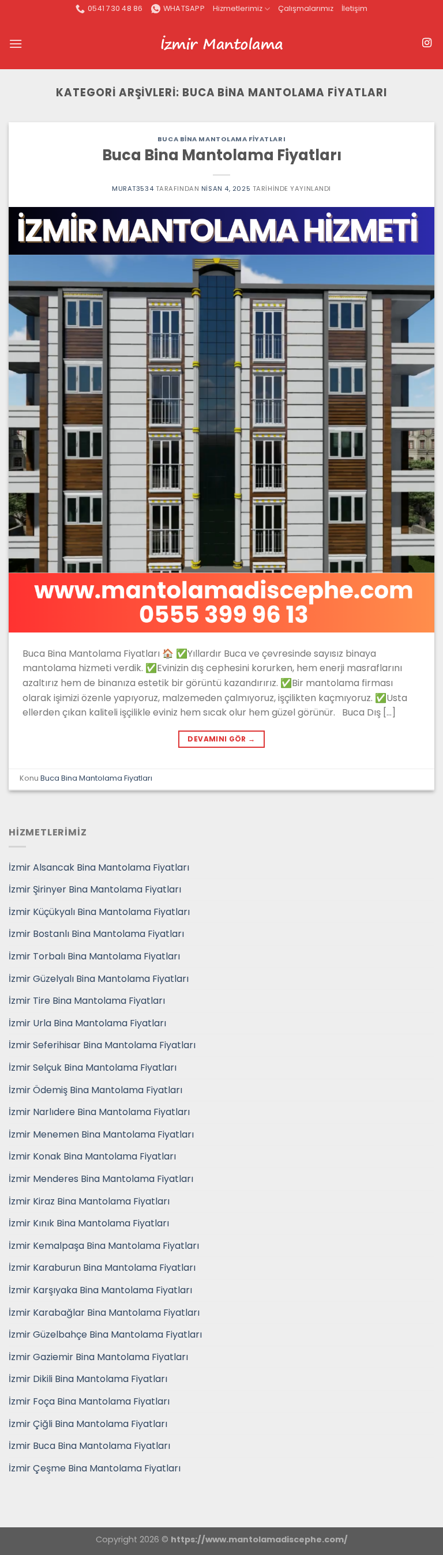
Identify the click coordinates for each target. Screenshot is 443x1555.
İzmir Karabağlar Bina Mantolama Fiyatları (104, 1312)
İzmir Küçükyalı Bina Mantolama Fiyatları (99, 911)
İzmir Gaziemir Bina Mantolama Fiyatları (98, 1357)
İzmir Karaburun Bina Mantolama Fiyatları (102, 1267)
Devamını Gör (221, 739)
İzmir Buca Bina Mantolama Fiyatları (89, 1445)
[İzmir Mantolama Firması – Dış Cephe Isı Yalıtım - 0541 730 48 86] (221, 44)
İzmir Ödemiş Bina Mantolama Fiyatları (95, 1090)
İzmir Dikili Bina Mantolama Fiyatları (88, 1378)
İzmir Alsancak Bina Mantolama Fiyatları (99, 867)
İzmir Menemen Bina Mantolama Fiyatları (101, 1134)
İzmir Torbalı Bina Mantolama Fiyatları (94, 956)
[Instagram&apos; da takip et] (426, 43)
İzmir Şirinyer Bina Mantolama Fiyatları (95, 889)
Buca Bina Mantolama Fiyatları (221, 139)
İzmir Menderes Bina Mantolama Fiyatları (101, 1178)
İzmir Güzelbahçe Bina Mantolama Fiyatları (105, 1334)
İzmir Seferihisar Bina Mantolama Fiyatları (102, 1045)
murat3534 (132, 188)
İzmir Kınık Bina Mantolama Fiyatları (89, 1223)
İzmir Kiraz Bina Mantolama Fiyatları (89, 1201)
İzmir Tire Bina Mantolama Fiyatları (87, 1000)
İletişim (354, 8)
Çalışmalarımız (305, 8)
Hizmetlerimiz (237, 8)
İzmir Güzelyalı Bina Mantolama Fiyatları (99, 978)
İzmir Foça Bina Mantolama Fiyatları (89, 1401)
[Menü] (15, 43)
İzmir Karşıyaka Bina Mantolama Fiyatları (100, 1290)
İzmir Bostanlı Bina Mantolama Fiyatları (96, 933)
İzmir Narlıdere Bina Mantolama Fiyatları (99, 1112)
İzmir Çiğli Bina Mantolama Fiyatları (88, 1423)
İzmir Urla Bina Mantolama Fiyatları (87, 1023)
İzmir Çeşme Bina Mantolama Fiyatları (95, 1468)
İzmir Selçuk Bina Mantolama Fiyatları (93, 1067)
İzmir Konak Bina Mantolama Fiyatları (92, 1156)
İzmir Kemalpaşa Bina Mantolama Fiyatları (104, 1245)
